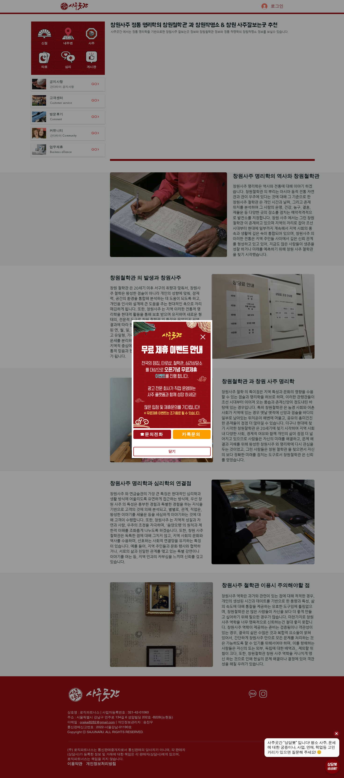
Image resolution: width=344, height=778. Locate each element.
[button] (203, 337)
